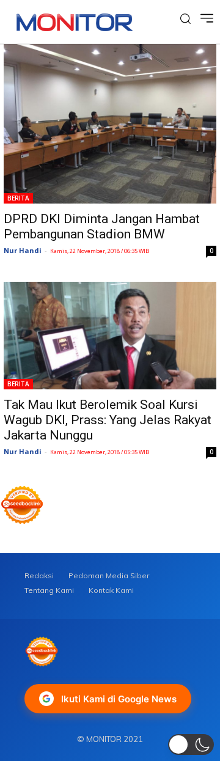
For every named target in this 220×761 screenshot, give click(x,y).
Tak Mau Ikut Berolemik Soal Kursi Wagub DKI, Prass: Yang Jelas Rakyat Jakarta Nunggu (107, 420)
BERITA (18, 198)
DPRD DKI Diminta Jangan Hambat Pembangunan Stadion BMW (102, 226)
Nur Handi (23, 250)
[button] (191, 744)
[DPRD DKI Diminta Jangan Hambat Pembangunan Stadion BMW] (110, 124)
